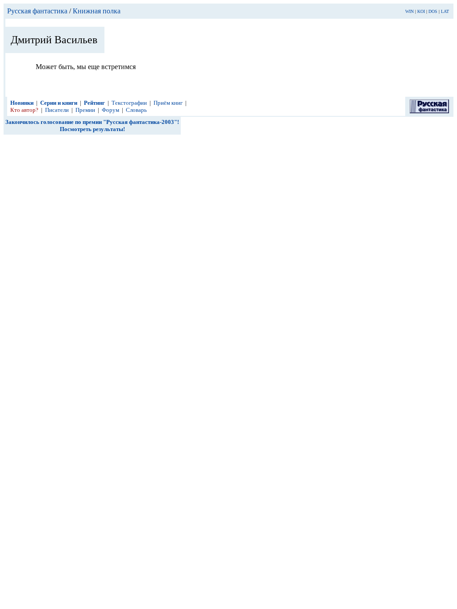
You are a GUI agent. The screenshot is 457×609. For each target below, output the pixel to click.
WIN (409, 11)
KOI (421, 11)
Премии (85, 110)
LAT (445, 11)
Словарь (136, 110)
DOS (432, 11)
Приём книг (168, 102)
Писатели (57, 110)
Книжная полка (96, 11)
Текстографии (129, 102)
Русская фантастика (37, 11)
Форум (110, 110)
